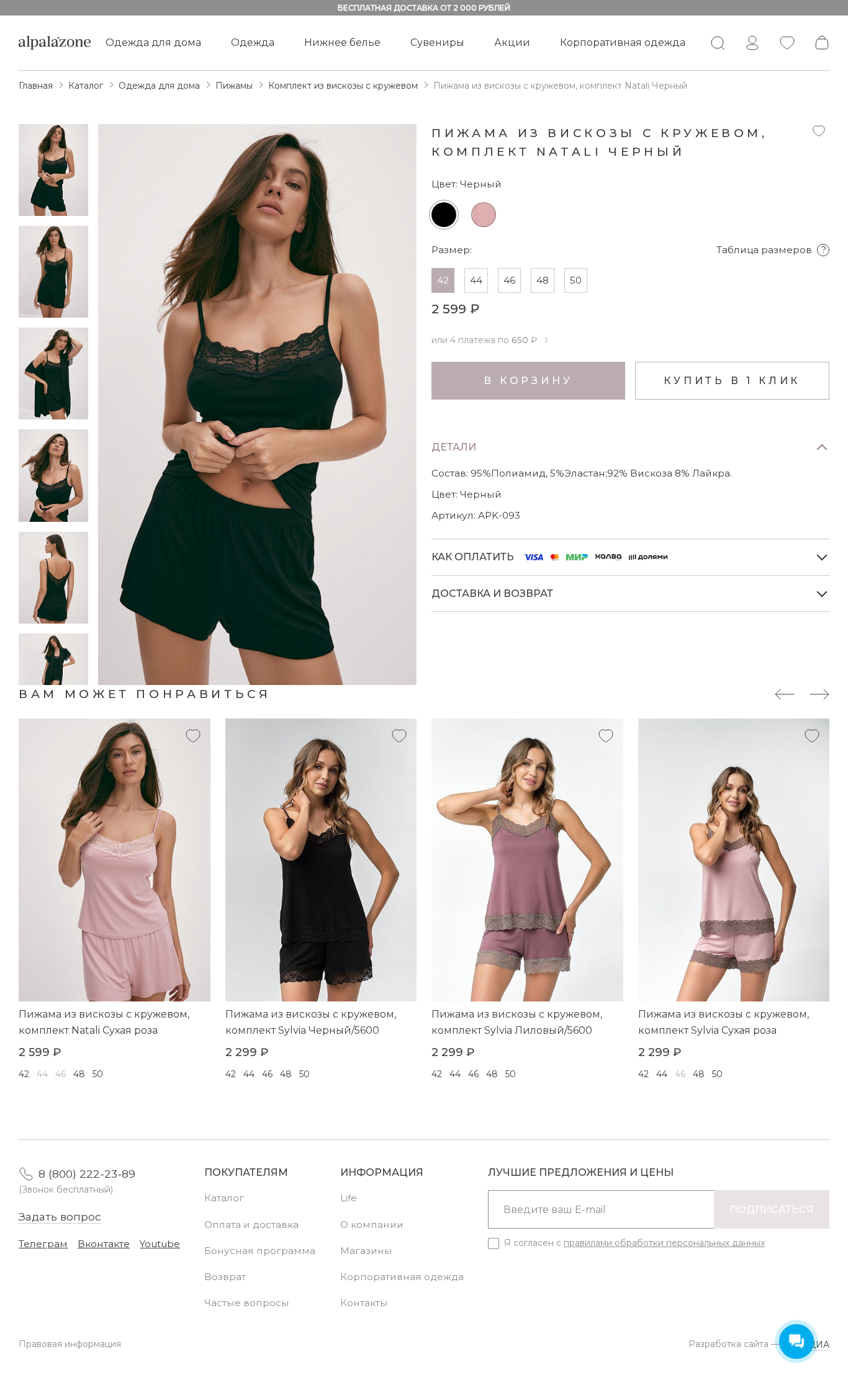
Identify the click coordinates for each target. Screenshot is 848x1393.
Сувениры (437, 42)
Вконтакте (104, 1244)
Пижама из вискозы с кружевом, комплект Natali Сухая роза (104, 1022)
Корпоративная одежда (622, 42)
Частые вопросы (246, 1303)
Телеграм (43, 1244)
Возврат (225, 1277)
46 (509, 280)
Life (348, 1198)
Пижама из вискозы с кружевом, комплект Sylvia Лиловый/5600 (516, 1022)
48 (542, 280)
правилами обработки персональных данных (664, 1242)
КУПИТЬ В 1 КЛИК (732, 381)
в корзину (528, 381)
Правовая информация (70, 1344)
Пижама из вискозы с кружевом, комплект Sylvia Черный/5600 (310, 1022)
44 (476, 280)
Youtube (160, 1244)
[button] (53, 671)
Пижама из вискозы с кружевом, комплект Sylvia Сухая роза (723, 1022)
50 (576, 280)
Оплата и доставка (251, 1224)
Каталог (224, 1198)
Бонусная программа (259, 1250)
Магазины (366, 1250)
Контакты (364, 1303)
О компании (372, 1224)
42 (443, 280)
